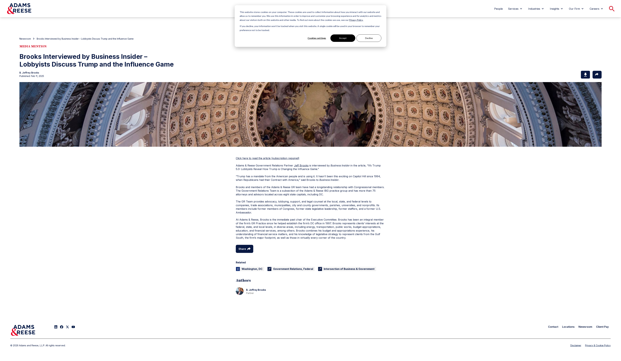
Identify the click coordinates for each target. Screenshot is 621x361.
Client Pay (602, 326)
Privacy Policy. (356, 20)
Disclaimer (575, 345)
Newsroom (25, 38)
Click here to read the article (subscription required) (267, 158)
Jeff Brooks (301, 165)
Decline (369, 38)
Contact (553, 326)
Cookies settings (317, 38)
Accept (343, 38)
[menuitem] (498, 9)
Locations (568, 326)
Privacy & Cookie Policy (598, 345)
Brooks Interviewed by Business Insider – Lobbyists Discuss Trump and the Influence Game (85, 38)
